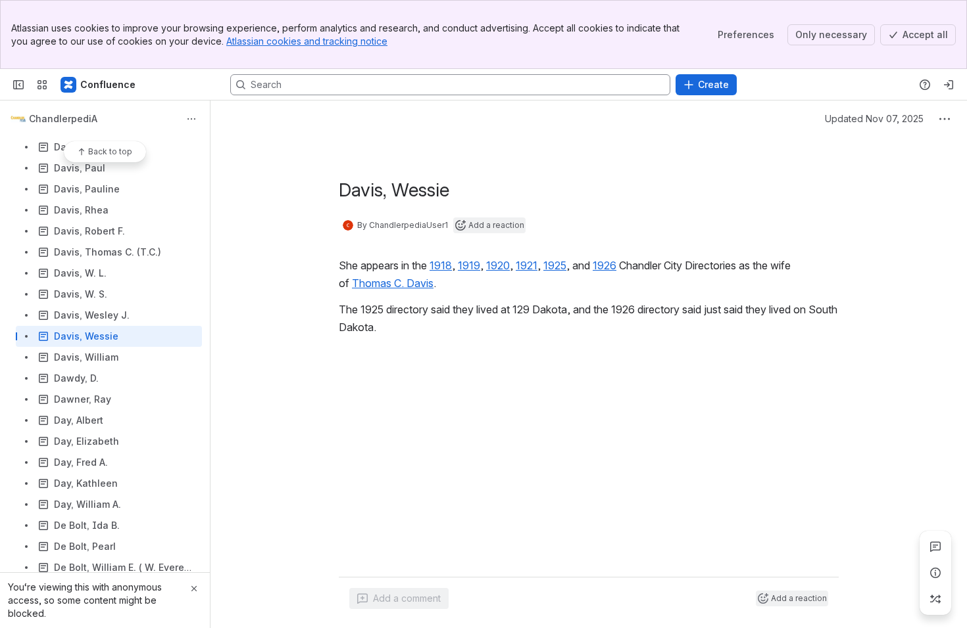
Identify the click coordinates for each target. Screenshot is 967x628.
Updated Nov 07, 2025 (874, 118)
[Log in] (948, 84)
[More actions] (191, 119)
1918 (441, 265)
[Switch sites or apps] (42, 84)
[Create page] (935, 599)
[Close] (194, 588)
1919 (469, 265)
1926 (604, 265)
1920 (498, 265)
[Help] (924, 84)
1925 (554, 265)
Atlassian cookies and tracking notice (306, 41)
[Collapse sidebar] (18, 84)
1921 (526, 265)
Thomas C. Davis (393, 283)
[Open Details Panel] (935, 572)
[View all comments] (935, 546)
